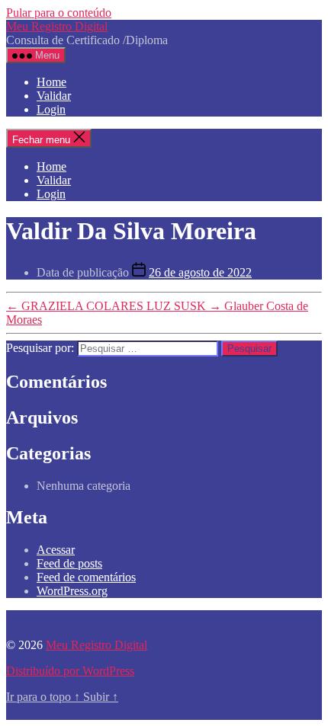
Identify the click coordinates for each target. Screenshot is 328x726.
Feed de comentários (86, 577)
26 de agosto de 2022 (200, 272)
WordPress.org (72, 590)
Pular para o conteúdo (58, 12)
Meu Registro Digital (57, 26)
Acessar (56, 549)
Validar (54, 95)
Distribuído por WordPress (70, 670)
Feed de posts (69, 563)
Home (51, 81)
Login (51, 109)
